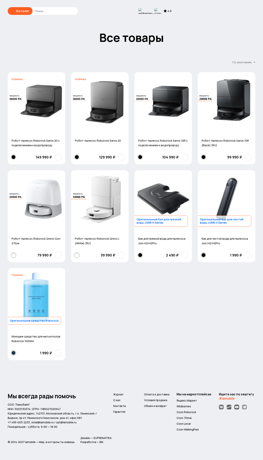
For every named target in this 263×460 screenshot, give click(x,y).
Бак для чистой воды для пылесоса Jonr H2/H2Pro (225, 241)
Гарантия (119, 411)
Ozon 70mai (184, 418)
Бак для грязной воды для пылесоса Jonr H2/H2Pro (161, 241)
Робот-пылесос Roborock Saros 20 (98, 140)
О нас (117, 400)
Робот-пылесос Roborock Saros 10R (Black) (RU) (225, 143)
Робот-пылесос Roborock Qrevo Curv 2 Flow (36, 241)
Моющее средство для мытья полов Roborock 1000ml (36, 339)
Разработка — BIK (91, 442)
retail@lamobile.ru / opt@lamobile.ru (53, 422)
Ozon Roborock (186, 412)
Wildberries (184, 406)
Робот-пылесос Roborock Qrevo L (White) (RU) (97, 241)
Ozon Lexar (184, 423)
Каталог (22, 11)
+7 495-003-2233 (19, 422)
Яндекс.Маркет (187, 400)
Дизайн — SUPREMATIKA (96, 438)
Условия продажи (155, 400)
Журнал (118, 394)
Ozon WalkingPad (188, 429)
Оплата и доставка (156, 394)
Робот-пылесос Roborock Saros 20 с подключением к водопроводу (36, 143)
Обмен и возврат (155, 406)
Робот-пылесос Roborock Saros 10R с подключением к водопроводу (163, 143)
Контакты (119, 406)
